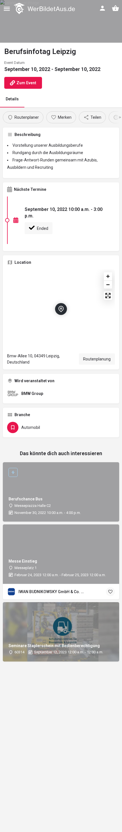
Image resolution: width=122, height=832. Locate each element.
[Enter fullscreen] (108, 295)
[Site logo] (45, 8)
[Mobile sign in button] (102, 8)
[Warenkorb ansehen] (115, 8)
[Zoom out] (108, 284)
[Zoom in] (108, 276)
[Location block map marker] (61, 309)
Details (12, 99)
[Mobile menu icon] (7, 8)
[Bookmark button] (110, 591)
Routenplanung (97, 359)
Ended (42, 228)
